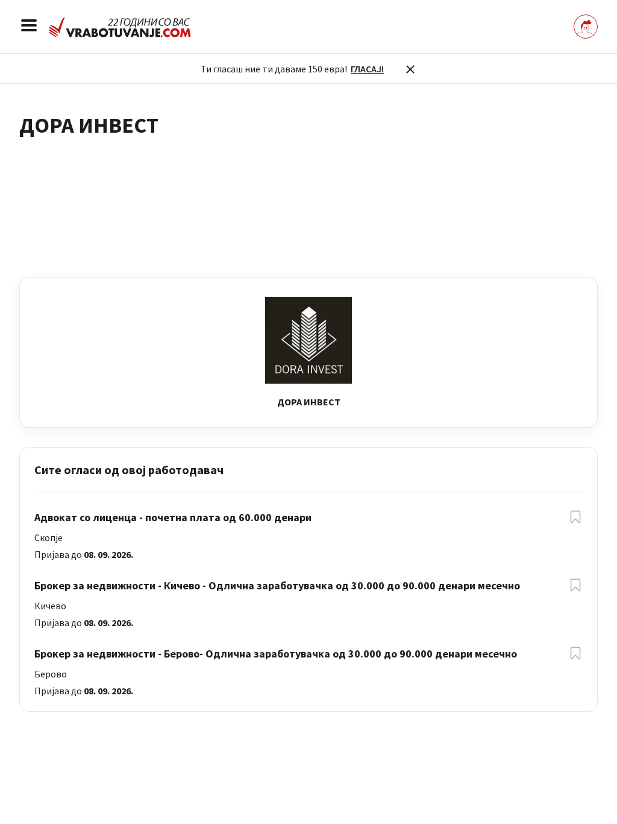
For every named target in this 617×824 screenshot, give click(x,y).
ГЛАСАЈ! (367, 69)
